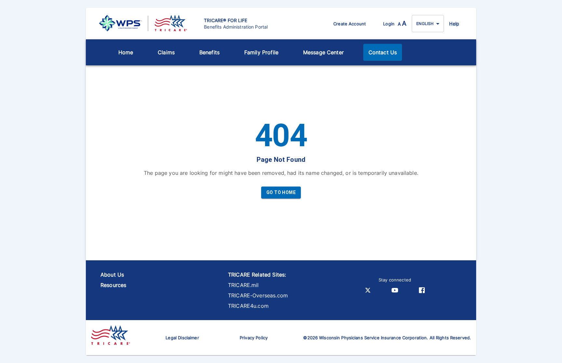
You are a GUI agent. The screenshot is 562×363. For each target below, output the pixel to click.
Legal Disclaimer (182, 337)
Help (454, 23)
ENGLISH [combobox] (425, 23)
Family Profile (261, 52)
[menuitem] (126, 52)
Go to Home (281, 192)
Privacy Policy (254, 337)
